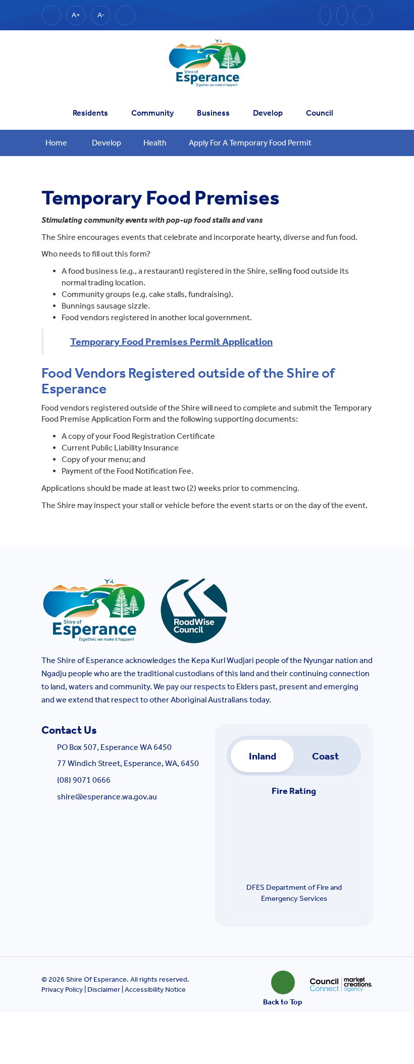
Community (152, 113)
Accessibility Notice (155, 989)
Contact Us (69, 730)
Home (56, 142)
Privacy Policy (62, 989)
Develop (268, 113)
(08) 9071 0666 (84, 780)
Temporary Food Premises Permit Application (171, 341)
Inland (262, 756)
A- (101, 15)
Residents (90, 113)
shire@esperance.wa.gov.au (107, 796)
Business (213, 113)
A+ (76, 15)
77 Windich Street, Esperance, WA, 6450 (128, 763)
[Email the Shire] (325, 15)
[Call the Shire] (342, 15)
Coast (325, 756)
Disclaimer (103, 989)
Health (155, 142)
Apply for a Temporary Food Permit (250, 142)
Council (319, 113)
